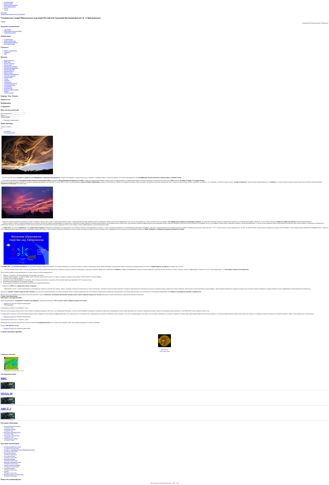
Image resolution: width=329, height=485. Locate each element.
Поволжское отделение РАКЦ (13, 31)
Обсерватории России (10, 83)
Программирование (10, 6)
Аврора (6, 471)
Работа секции (8, 3)
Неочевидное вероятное (11, 68)
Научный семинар (9, 44)
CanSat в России (9, 93)
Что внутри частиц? (10, 453)
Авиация (6, 80)
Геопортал (7, 52)
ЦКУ (5, 53)
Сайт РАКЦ (7, 29)
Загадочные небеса (9, 85)
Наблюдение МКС (9, 69)
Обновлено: (7, 370)
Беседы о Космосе (9, 63)
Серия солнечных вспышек (12, 465)
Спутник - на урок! (9, 76)
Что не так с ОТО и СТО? (11, 435)
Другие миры (8, 65)
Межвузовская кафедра (11, 42)
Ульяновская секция (10, 32)
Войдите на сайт (9, 303)
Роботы (6, 91)
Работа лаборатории (10, 41)
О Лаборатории (8, 2)
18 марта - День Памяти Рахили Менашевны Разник (19, 450)
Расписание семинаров (11, 5)
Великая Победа (9, 71)
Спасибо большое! (9, 468)
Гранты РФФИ (8, 77)
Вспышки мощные (9, 459)
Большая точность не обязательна (14, 474)
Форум (6, 8)
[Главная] (4, 12)
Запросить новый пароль (11, 120)
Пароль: (3, 115)
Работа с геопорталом (10, 50)
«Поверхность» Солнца (11, 438)
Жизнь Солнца (8, 72)
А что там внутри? (9, 456)
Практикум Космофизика (11, 74)
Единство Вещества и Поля (12, 426)
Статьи (6, 79)
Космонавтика (8, 88)
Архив (6, 10)
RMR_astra (7, 62)
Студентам (7, 131)
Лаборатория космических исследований (13, 14)
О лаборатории (8, 39)
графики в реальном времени (164, 351)
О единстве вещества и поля (12, 446)
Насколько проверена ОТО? (12, 432)
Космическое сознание (10, 66)
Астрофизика (8, 86)
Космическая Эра (9, 60)
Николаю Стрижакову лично (12, 462)
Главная (3, 21)
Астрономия (7, 82)
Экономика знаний (9, 429)
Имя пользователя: (7, 113)
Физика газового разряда (11, 89)
